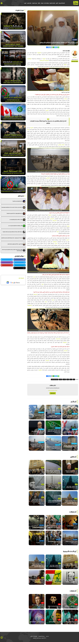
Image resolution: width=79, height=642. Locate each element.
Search (1, 3)
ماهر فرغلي (75, 57)
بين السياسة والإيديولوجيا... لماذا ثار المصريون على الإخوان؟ (14, 213)
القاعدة (60, 379)
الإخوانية (47, 60)
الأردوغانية (42, 60)
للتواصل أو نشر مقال (33, 636)
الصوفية (39, 53)
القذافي (48, 178)
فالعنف (40, 370)
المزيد (25, 3)
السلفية (35, 294)
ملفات (39, 3)
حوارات (75, 39)
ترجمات (42, 3)
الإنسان (47, 360)
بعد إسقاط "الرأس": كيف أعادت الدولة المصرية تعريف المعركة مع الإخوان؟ (12, 231)
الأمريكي (52, 219)
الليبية (31, 128)
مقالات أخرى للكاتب (75, 61)
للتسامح (66, 351)
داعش (67, 240)
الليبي (47, 110)
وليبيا (68, 226)
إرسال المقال (53, 393)
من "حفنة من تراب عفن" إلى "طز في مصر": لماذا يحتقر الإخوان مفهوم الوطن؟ (11, 207)
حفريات (44, 59)
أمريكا (49, 215)
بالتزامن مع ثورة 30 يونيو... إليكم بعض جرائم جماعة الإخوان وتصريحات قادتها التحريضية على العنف (12, 250)
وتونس (59, 145)
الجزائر (63, 145)
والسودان (58, 339)
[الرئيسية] (75, 3)
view (77, 405)
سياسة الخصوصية (41, 636)
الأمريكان (55, 220)
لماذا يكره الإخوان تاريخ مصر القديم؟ (17, 201)
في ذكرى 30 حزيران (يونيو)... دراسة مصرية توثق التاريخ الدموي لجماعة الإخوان (11, 238)
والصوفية (30, 305)
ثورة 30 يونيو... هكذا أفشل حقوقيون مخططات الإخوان (15, 244)
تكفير (67, 379)
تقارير (57, 3)
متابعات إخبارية (52, 3)
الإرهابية (30, 59)
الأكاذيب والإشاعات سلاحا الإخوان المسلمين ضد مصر (15, 225)
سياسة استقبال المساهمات (52, 390)
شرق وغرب (29, 3)
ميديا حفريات (34, 3)
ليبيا (28, 129)
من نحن (47, 636)
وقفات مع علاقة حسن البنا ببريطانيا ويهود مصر (16, 219)
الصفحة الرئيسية (62, 3)
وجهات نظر (46, 3)
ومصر (65, 99)
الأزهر (65, 65)
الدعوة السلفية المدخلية (54, 379)
